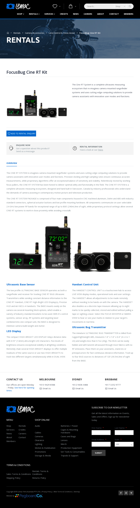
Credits (64, 14)
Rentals (33, 14)
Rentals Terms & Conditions (40, 472)
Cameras (39, 436)
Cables (38, 432)
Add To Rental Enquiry (23, 133)
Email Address (99, 439)
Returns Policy (39, 477)
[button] (56, 6)
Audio (37, 425)
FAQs (100, 149)
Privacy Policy (47, 492)
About (100, 14)
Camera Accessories (34, 33)
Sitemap (77, 492)
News (76, 14)
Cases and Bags (68, 436)
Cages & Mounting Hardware (69, 431)
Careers (88, 14)
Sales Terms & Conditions (18, 474)
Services (48, 14)
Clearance (39, 440)
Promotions (40, 451)
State (118, 439)
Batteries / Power (69, 425)
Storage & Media (43, 455)
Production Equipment (71, 447)
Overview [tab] (11, 163)
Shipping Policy (13, 477)
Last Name (121, 428)
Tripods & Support (69, 455)
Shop (19, 14)
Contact (114, 14)
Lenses (64, 440)
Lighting (38, 444)
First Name (98, 428)
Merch (64, 444)
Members (128, 14)
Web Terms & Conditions (63, 492)
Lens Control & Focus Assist (62, 33)
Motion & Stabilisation (45, 447)
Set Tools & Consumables (73, 451)
